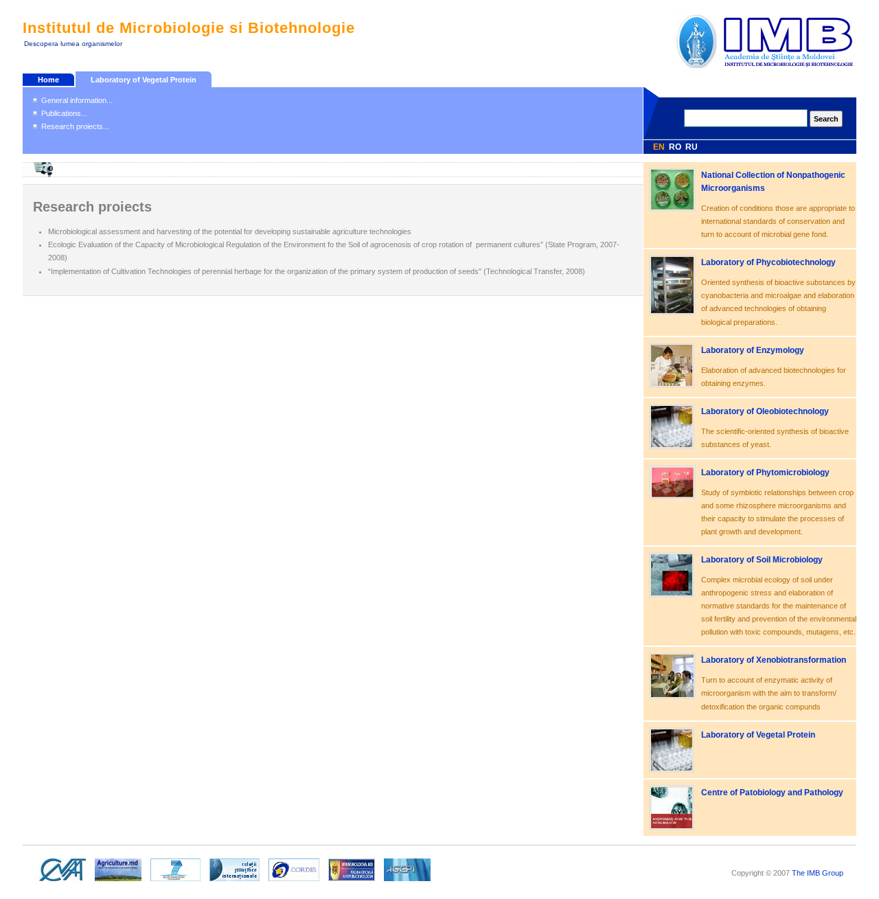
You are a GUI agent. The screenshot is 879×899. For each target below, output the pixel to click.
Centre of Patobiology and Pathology (772, 792)
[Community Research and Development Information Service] (294, 882)
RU (691, 147)
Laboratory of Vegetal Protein (143, 80)
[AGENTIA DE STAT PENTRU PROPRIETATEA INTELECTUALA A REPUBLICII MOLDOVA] (407, 882)
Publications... (64, 113)
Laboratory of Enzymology (752, 350)
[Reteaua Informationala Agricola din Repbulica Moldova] (118, 882)
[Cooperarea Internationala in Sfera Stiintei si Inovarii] (234, 882)
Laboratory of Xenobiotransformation (773, 660)
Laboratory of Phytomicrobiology (765, 472)
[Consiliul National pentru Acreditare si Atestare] (62, 882)
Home (48, 80)
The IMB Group (817, 873)
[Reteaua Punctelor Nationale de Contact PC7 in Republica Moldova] (175, 882)
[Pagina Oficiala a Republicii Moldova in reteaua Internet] (351, 882)
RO (675, 147)
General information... (77, 100)
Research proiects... (75, 126)
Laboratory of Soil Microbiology (762, 560)
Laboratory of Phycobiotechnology (768, 262)
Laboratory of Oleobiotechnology (765, 411)
